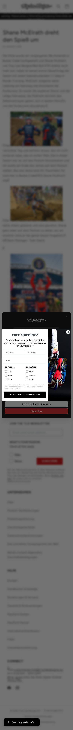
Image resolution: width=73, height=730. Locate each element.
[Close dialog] (68, 332)
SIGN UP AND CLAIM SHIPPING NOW (25, 394)
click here (37, 386)
